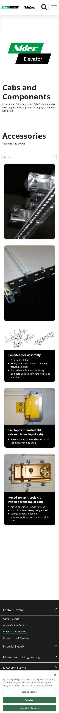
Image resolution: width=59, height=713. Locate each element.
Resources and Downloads (17, 638)
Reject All (29, 700)
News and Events (14, 668)
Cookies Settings (29, 691)
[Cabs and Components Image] (29, 53)
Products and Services (15, 631)
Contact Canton (11, 618)
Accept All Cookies (29, 708)
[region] (29, 691)
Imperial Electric (14, 646)
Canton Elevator (13, 610)
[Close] (55, 674)
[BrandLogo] (10, 7)
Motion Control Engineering (21, 657)
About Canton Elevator (15, 625)
